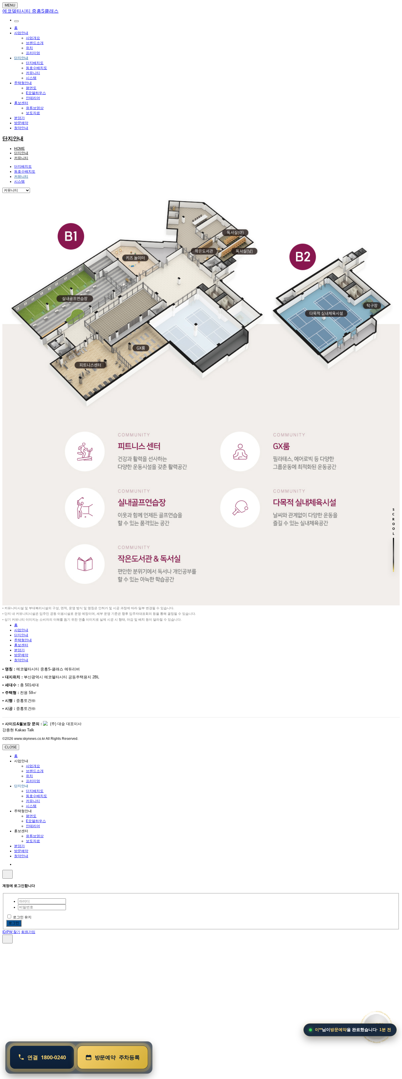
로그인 (14, 923)
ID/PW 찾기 (11, 932)
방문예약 (21, 123)
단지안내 (21, 58)
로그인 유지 (22, 917)
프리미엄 (33, 53)
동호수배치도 (36, 68)
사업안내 (21, 33)
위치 (29, 48)
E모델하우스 (36, 93)
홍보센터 (21, 103)
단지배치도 (35, 63)
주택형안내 (23, 83)
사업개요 (33, 38)
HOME (19, 148)
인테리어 (33, 98)
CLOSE (11, 747)
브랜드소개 (35, 43)
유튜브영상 (35, 108)
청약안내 (21, 128)
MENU (10, 5)
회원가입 (28, 932)
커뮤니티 (33, 73)
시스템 (31, 78)
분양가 (19, 118)
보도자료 (33, 113)
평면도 (31, 88)
